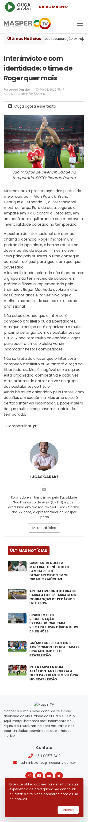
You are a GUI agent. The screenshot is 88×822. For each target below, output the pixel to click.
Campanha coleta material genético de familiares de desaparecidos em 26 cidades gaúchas (49, 571)
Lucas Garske (44, 476)
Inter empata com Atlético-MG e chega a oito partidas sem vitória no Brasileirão (53, 673)
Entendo (68, 810)
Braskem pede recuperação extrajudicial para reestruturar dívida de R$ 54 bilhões (53, 623)
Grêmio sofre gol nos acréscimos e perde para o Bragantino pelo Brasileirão (54, 649)
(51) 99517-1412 (48, 756)
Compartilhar (18, 426)
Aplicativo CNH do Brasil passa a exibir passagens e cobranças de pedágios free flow (53, 597)
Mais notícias (44, 527)
